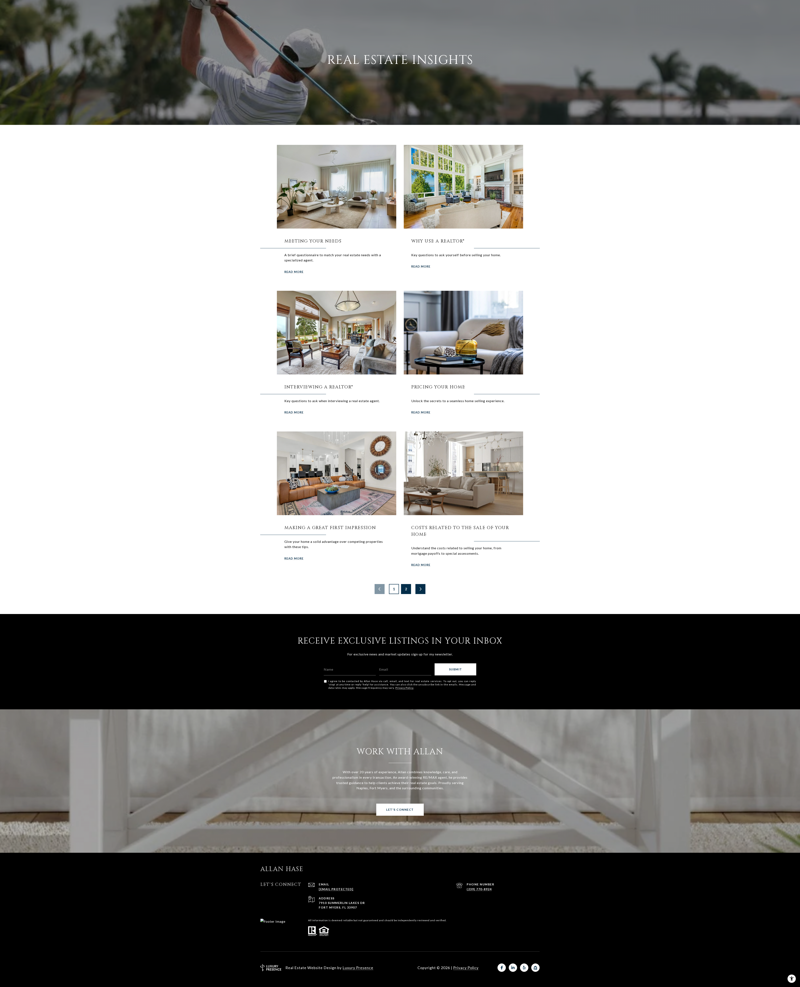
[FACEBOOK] (502, 967)
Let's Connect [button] (400, 809)
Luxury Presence (357, 967)
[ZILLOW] (535, 967)
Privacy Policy (404, 687)
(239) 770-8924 (479, 889)
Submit (455, 669)
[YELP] (524, 967)
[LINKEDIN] (513, 967)
